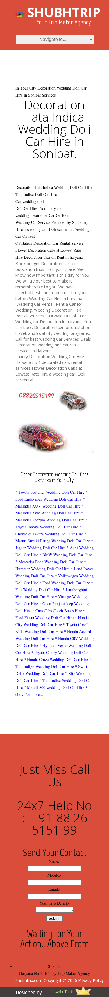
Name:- (55, 861)
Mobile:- (54, 875)
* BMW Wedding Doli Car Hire (65, 555)
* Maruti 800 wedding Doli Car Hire (54, 687)
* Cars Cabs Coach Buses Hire (57, 610)
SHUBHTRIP (64, 12)
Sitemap (54, 966)
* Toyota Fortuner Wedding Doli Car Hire (49, 492)
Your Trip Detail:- (54, 903)
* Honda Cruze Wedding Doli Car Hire (56, 659)
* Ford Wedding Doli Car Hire (64, 582)
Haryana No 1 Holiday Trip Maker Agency (54, 973)
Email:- (54, 889)
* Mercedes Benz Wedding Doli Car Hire (49, 561)
